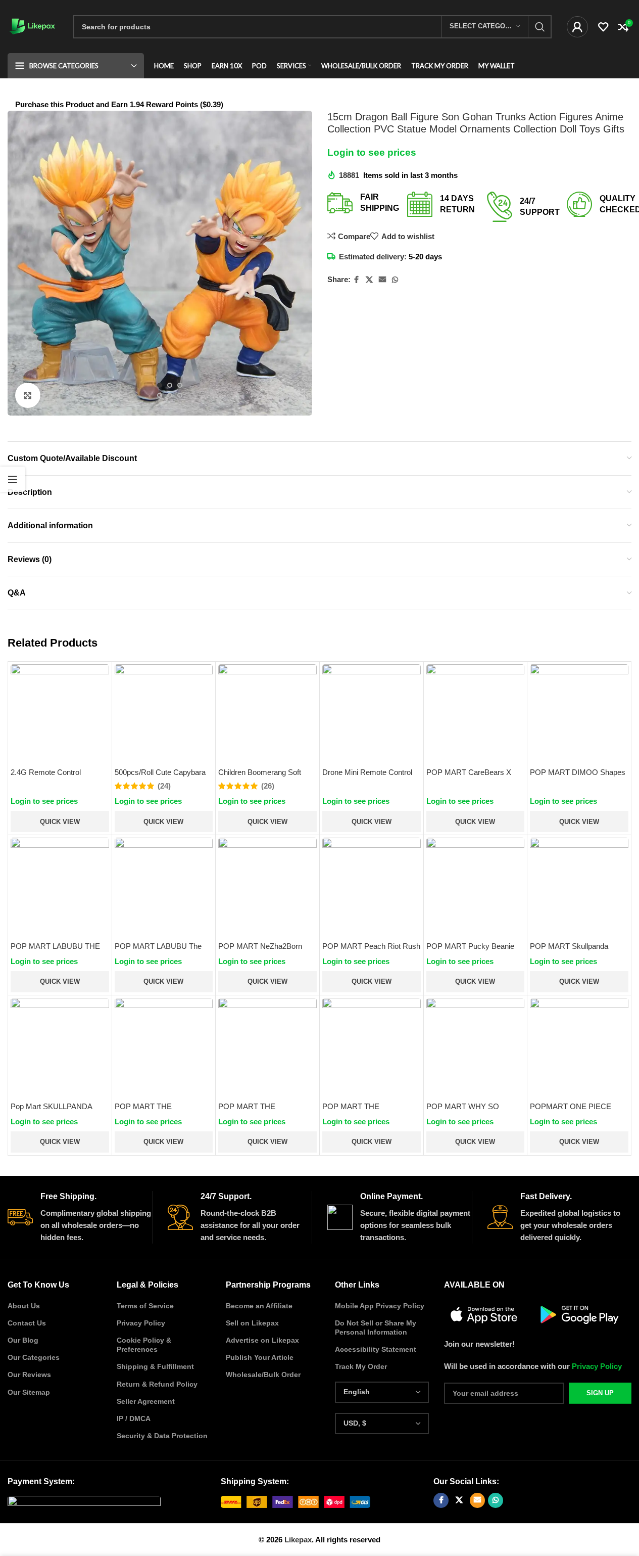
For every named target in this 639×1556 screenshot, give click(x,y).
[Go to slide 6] (179, 395)
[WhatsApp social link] (395, 280)
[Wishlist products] (603, 27)
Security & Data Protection (162, 1436)
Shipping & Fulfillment (155, 1366)
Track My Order (361, 1366)
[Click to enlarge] (27, 395)
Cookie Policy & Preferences (144, 1344)
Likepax (298, 1539)
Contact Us (27, 1323)
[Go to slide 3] (179, 385)
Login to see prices (371, 152)
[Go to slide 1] (159, 385)
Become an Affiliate (259, 1306)
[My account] (577, 27)
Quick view (60, 822)
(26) (267, 786)
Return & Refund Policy (157, 1384)
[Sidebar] (12, 479)
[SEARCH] (540, 26)
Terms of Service (145, 1306)
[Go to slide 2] (169, 385)
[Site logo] (33, 25)
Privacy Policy (141, 1323)
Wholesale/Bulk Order (263, 1374)
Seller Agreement (146, 1401)
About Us (24, 1306)
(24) (164, 786)
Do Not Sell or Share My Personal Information (375, 1327)
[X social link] (369, 280)
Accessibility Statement (375, 1349)
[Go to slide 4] (159, 395)
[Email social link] (382, 280)
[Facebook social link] (357, 280)
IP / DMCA (134, 1418)
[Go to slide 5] (169, 395)
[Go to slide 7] (169, 405)
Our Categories (34, 1357)
